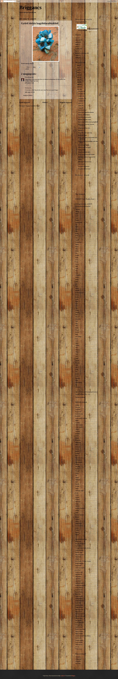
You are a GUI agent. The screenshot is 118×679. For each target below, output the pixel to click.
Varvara (77, 647)
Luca (76, 308)
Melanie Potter (78, 618)
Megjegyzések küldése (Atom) (33, 106)
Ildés (76, 444)
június (80, 105)
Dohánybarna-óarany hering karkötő (86, 157)
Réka (76, 334)
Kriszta (77, 295)
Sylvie (76, 521)
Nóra (76, 325)
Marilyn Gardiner (79, 614)
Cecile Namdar (79, 427)
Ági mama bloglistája (80, 397)
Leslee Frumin (78, 596)
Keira (76, 455)
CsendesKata (78, 242)
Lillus (76, 301)
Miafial (77, 468)
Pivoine (77, 504)
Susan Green (78, 638)
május (80, 108)
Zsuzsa (77, 374)
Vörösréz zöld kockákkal (84, 114)
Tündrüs (77, 360)
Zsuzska (77, 378)
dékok (85, 30)
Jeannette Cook (79, 572)
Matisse (77, 464)
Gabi (76, 266)
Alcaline (77, 405)
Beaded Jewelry (79, 414)
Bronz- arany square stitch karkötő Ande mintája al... (87, 138)
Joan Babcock (78, 574)
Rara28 (77, 506)
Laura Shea (78, 594)
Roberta (77, 332)
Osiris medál (81, 164)
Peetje (76, 493)
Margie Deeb (78, 611)
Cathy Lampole (79, 425)
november (81, 93)
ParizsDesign (28, 77)
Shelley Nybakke (79, 631)
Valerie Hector (78, 644)
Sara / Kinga (78, 336)
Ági (76, 385)
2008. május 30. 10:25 (30, 92)
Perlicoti (77, 499)
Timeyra (77, 349)
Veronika (77, 363)
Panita (76, 328)
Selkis (76, 512)
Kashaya (77, 453)
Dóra (76, 249)
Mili (76, 317)
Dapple (77, 244)
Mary (76, 314)
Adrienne (77, 209)
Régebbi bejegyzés (66, 102)
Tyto (76, 356)
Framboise (78, 440)
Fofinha (77, 438)
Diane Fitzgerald (79, 554)
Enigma (77, 255)
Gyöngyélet (78, 661)
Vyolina (77, 530)
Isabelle (77, 449)
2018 (78, 65)
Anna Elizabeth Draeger (81, 539)
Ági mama (77, 387)
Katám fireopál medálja (83, 145)
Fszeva (77, 264)
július (80, 103)
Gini (76, 270)
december (81, 91)
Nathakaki (77, 479)
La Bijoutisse (78, 460)
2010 (78, 82)
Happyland (78, 442)
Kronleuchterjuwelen (80, 585)
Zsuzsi (77, 376)
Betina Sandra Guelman (81, 418)
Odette (77, 488)
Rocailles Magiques (80, 508)
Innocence (77, 447)
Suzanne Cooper (79, 640)
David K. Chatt (78, 552)
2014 (78, 72)
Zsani (76, 369)
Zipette (77, 534)
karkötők (77, 49)
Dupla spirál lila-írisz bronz (84, 161)
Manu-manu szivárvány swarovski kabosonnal (86, 125)
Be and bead (78, 411)
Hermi (77, 277)
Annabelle (77, 409)
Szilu (76, 339)
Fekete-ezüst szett (82, 110)
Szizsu (76, 343)
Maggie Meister (79, 607)
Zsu (76, 371)
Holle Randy (78, 565)
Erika (76, 259)
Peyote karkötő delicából (84, 152)
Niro (76, 323)
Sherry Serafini (79, 633)
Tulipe (77, 528)
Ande (76, 213)
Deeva (76, 246)
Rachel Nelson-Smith (80, 629)
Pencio (77, 495)
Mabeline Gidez (79, 605)
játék (76, 46)
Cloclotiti (77, 431)
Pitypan (77, 330)
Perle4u (77, 497)
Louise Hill (78, 603)
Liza (76, 303)
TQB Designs (78, 523)
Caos (76, 238)
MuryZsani (78, 319)
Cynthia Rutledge (79, 550)
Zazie (76, 365)
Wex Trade (78, 663)
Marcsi (77, 312)
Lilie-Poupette (78, 462)
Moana (77, 473)
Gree (76, 273)
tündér (77, 57)
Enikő (76, 257)
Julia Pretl (77, 578)
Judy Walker (78, 576)
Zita (76, 367)
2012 (78, 77)
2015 (78, 70)
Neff (76, 482)
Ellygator (77, 559)
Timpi (76, 352)
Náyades (77, 484)
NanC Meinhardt (79, 622)
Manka (77, 310)
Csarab (77, 240)
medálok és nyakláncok (80, 53)
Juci (76, 284)
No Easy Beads (78, 625)
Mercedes (77, 466)
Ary (76, 224)
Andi (76, 216)
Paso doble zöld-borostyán (84, 169)
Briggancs (30, 7)
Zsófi (76, 380)
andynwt (63, 675)
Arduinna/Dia (78, 222)
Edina (76, 251)
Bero (76, 231)
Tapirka (77, 345)
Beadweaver (78, 541)
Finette (77, 436)
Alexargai (77, 407)
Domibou (77, 433)
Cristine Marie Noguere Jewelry (83, 548)
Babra (76, 227)
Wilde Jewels (78, 649)
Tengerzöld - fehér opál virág (85, 133)
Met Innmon (78, 620)
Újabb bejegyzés (24, 102)
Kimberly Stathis (79, 583)
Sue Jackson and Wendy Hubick (82, 636)
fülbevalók (77, 40)
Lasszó (79, 159)
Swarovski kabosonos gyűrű (84, 117)
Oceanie (77, 486)
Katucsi (77, 288)
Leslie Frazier (78, 598)
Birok (76, 233)
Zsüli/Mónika (78, 382)
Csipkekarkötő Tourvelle (84, 128)
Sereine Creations (79, 515)
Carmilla (77, 422)
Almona (77, 211)
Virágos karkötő (82, 150)
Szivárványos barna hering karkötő (86, 154)
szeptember (81, 98)
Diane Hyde (78, 557)
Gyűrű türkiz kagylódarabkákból (86, 112)
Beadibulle (78, 416)
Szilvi (76, 341)
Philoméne (78, 501)
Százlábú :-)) (81, 130)
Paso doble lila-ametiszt (83, 166)
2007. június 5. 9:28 (29, 83)
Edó (76, 253)
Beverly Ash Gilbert (80, 543)
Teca (76, 347)
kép (76, 51)
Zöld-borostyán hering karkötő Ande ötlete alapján (88, 141)
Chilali (77, 429)
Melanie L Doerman (80, 616)
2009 (78, 84)
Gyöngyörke (78, 275)
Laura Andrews (79, 587)
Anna (76, 218)
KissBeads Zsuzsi (79, 292)
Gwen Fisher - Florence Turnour (83, 561)
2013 (78, 75)
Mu (76, 475)
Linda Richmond (79, 600)
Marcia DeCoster (79, 609)
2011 (78, 79)
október (80, 96)
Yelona (77, 532)
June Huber (78, 581)
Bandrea (77, 229)
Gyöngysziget (78, 659)
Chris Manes (78, 546)
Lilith (76, 299)
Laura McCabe (79, 590)
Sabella (77, 510)
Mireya (77, 471)
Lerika (77, 297)
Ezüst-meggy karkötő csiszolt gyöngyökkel (88, 122)
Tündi (76, 358)
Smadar (77, 517)
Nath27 (77, 477)
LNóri (76, 306)
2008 (78, 87)
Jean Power (78, 570)
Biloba (77, 420)
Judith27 (77, 451)
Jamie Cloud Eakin (79, 568)
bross (76, 38)
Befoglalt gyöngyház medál (84, 119)
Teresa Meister (79, 642)
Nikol (76, 321)
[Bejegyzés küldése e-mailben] (39, 67)
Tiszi (76, 354)
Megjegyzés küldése (28, 95)
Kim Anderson (78, 458)
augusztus (81, 101)
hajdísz (77, 44)
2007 (78, 89)
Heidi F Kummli (79, 563)
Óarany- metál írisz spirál (84, 147)
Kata (76, 286)
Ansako (77, 220)
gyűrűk (27, 69)
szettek (77, 55)
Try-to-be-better (79, 526)
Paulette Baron (78, 627)
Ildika (76, 281)
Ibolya (76, 279)
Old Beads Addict (79, 490)
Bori (76, 235)
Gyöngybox (78, 657)
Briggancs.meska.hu (92, 30)
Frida (76, 262)
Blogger (73, 675)
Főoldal (45, 102)
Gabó (76, 268)
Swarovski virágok (82, 135)
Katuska (77, 290)
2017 (78, 68)
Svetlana (77, 519)
